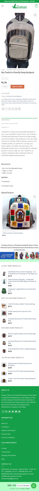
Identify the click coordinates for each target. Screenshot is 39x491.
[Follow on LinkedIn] (16, 411)
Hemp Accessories (9, 99)
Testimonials (5, 452)
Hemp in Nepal (12, 101)
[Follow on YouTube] (19, 411)
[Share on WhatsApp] (3, 108)
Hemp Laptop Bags (21, 101)
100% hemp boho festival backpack (12, 233)
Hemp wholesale (17, 103)
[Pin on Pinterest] (16, 108)
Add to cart (17, 87)
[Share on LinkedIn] (19, 108)
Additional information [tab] (9, 123)
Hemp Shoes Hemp (6, 103)
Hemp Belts (25, 99)
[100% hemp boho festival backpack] (19, 212)
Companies (5, 427)
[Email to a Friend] (12, 108)
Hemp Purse (30, 101)
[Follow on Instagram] (6, 411)
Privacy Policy (5, 434)
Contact (4, 448)
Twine (3, 105)
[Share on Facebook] (6, 108)
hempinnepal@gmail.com (9, 479)
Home (3, 70)
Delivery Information (8, 430)
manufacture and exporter (29, 103)
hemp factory (32, 99)
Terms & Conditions (8, 438)
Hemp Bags (18, 99)
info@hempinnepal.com (9, 476)
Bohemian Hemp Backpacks (15, 70)
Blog (3, 459)
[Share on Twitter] (9, 108)
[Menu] (2, 6)
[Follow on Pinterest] (12, 411)
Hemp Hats (4, 101)
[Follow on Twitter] (9, 411)
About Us (4, 423)
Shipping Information (8, 455)
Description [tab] (5, 120)
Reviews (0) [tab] (5, 127)
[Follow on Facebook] (3, 411)
